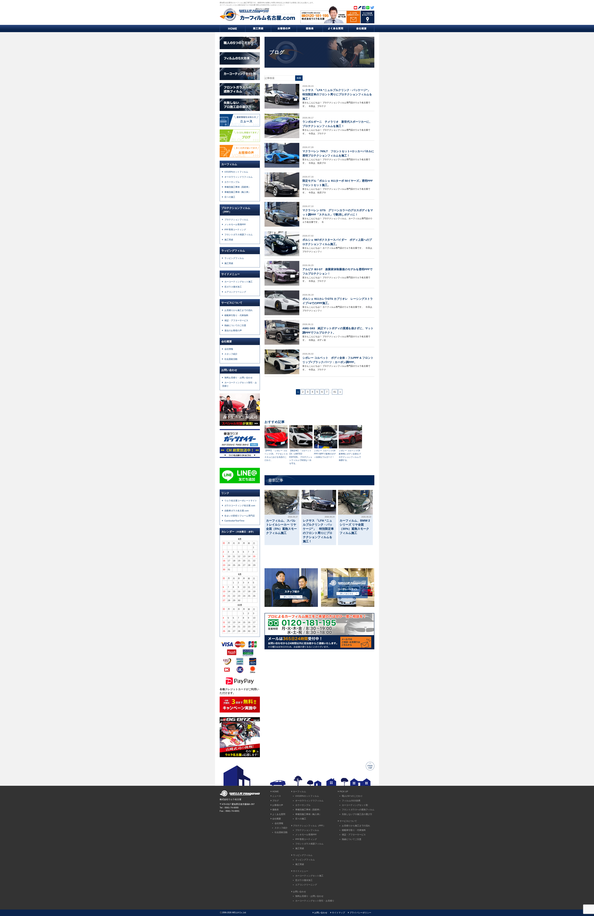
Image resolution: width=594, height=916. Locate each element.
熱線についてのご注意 (235, 325)
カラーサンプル (232, 182)
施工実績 (228, 239)
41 (334, 392)
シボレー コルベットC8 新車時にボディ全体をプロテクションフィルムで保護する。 (350, 455)
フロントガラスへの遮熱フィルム (358, 809)
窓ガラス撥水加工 (233, 287)
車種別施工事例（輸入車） (237, 192)
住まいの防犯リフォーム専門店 (239, 515)
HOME (275, 791)
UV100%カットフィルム (236, 172)
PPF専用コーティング (235, 229)
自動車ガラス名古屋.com (236, 510)
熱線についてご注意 (351, 839)
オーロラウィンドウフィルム (238, 177)
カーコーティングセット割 (355, 805)
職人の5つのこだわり (352, 796)
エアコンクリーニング (235, 292)
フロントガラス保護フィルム (238, 234)
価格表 (275, 809)
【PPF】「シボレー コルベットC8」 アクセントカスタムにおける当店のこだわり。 (276, 455)
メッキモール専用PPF (235, 224)
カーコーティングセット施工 (238, 281)
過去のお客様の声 (233, 330)
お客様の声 (277, 805)
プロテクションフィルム (236, 219)
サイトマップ (338, 912)
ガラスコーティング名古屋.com (239, 505)
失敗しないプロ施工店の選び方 (357, 814)
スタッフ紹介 (230, 354)
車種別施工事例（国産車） (237, 187)
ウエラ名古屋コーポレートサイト (240, 500)
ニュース (276, 796)
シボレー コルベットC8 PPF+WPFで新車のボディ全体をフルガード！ (325, 453)
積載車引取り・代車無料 (236, 315)
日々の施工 (229, 197)
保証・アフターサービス (236, 320)
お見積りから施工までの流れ (238, 310)
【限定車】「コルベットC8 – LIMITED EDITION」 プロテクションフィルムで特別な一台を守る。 (300, 457)
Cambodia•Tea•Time (234, 520)
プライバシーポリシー (360, 912)
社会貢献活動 (230, 359)
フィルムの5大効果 (351, 800)
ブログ (275, 800)
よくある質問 (278, 814)
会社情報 (228, 349)
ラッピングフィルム (234, 258)
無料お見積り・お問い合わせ (238, 377)
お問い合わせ (320, 912)
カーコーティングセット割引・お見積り (239, 384)
